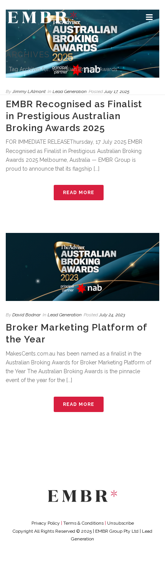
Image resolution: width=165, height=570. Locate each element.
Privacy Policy (45, 523)
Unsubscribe (120, 523)
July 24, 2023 (112, 314)
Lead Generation (65, 314)
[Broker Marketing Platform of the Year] (82, 267)
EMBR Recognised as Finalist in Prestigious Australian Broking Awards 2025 (74, 115)
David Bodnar (26, 314)
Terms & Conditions (83, 523)
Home (43, 89)
